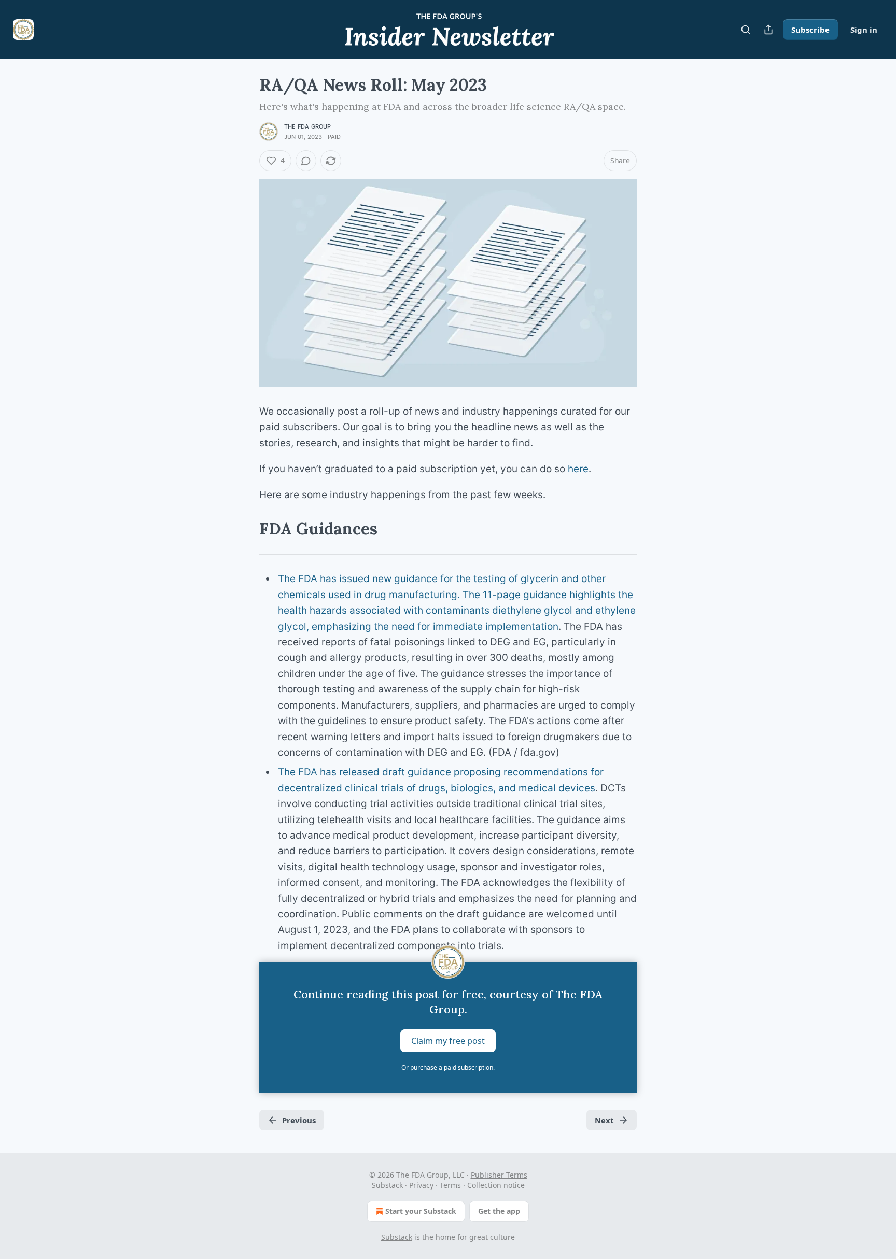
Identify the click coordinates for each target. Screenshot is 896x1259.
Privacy (421, 1185)
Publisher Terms (499, 1175)
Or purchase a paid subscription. (448, 1067)
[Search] (745, 29)
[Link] (244, 528)
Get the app (499, 1211)
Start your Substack (420, 1211)
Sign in (863, 29)
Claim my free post (448, 1040)
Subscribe (810, 29)
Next (604, 1120)
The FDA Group (307, 126)
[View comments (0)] (306, 160)
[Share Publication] (768, 29)
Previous (299, 1120)
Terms (450, 1185)
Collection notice (496, 1185)
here (578, 469)
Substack (396, 1237)
